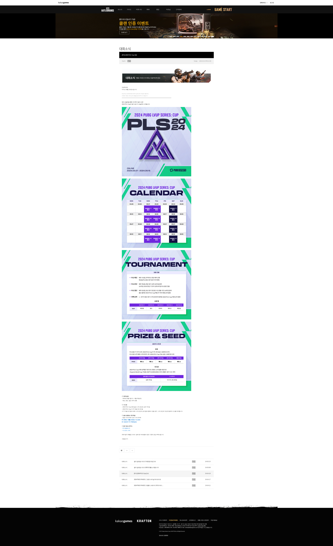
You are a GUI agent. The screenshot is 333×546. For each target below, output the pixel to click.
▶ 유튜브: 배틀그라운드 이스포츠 (131, 419)
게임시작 (224, 9)
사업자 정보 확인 (202, 525)
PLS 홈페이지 (126, 428)
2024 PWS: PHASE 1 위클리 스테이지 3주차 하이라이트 (149, 485)
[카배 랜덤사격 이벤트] (166, 21)
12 (212, 36)
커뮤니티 (139, 9)
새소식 (120, 9)
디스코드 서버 (126, 430)
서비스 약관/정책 (163, 520)
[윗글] (127, 450)
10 (205, 36)
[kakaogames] (63, 2)
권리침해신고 (192, 520)
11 (209, 36)
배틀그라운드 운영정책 (203, 520)
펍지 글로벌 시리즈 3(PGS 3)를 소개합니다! (146, 467)
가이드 (129, 9)
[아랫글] (132, 450)
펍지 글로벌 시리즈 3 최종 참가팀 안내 (145, 461)
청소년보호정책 (183, 520)
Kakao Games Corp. (166, 531)
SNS (148, 9)
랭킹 (157, 9)
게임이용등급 (214, 520)
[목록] (121, 450)
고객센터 (179, 9)
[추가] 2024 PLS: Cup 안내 (141, 473)
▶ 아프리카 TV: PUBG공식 (129, 422)
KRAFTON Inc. (174, 531)
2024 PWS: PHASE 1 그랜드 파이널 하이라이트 (147, 479)
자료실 (168, 9)
